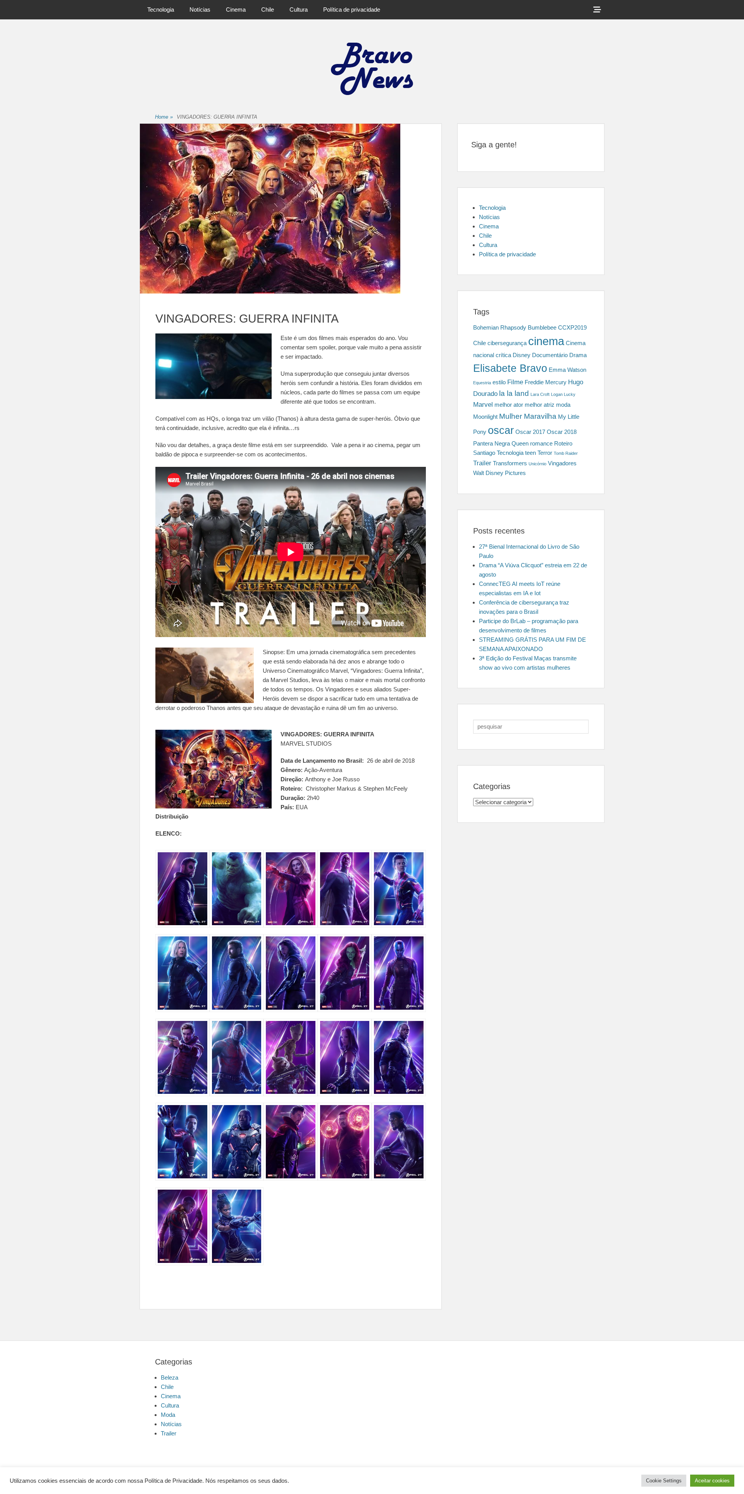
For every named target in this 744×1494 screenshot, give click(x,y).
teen (530, 453)
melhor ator (508, 405)
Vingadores (562, 463)
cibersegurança (507, 343)
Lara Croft (539, 394)
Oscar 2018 (562, 432)
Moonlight (485, 417)
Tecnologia (160, 9)
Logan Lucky (563, 394)
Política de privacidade (351, 9)
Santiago (484, 453)
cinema (546, 341)
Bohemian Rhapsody (499, 328)
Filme (515, 382)
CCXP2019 (572, 328)
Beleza (169, 1377)
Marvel (483, 404)
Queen (520, 443)
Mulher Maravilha (527, 416)
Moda (168, 1414)
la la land (514, 393)
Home (164, 117)
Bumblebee (542, 328)
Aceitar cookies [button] (712, 1481)
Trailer (482, 463)
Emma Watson (567, 370)
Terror (544, 453)
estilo (499, 382)
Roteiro (563, 443)
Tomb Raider (566, 453)
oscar (501, 430)
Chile (267, 9)
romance (541, 443)
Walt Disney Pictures (499, 473)
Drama (578, 355)
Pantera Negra (491, 443)
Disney (521, 355)
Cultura (298, 9)
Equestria (482, 382)
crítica (503, 355)
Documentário (550, 355)
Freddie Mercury (546, 382)
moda (563, 405)
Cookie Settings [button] (664, 1481)
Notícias (199, 9)
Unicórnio (537, 463)
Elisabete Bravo (510, 368)
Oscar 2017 (530, 432)
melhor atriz (540, 405)
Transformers (510, 463)
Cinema (236, 9)
